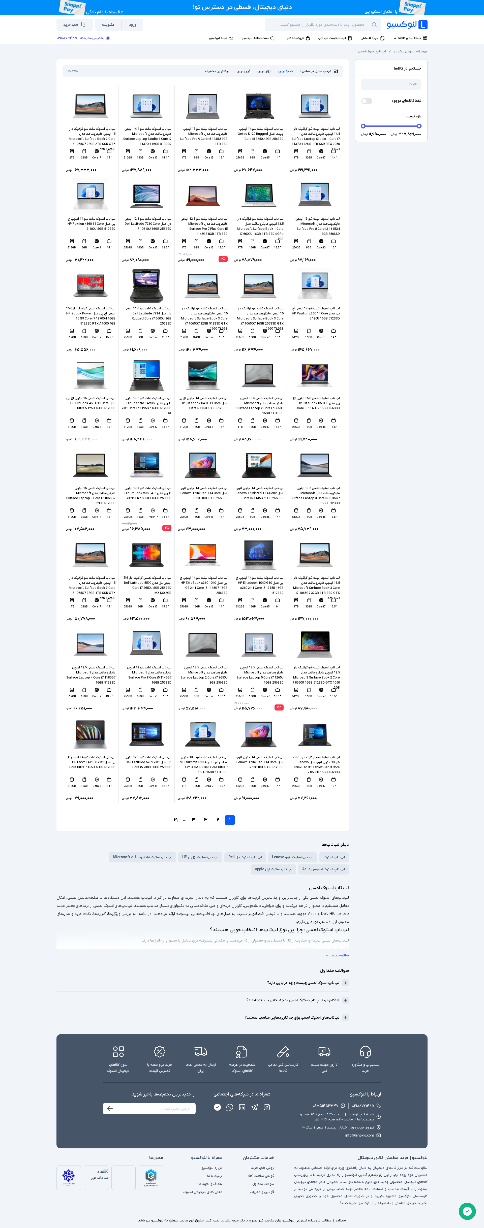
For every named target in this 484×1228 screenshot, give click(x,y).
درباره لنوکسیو (212, 1168)
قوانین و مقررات (262, 1192)
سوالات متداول (263, 1184)
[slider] (363, 126)
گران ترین (243, 71)
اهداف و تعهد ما (210, 1184)
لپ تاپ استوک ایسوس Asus (323, 869)
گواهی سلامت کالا (261, 1176)
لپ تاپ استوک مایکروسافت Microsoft (142, 857)
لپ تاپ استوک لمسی (372, 51)
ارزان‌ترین (264, 71)
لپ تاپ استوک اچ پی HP (200, 857)
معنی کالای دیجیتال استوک (203, 1192)
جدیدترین (285, 71)
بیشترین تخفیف (217, 71)
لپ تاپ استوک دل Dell (245, 857)
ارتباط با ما (215, 1176)
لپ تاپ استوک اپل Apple (273, 869)
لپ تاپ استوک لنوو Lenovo (292, 857)
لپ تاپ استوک (334, 857)
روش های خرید (262, 1168)
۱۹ (176, 820)
